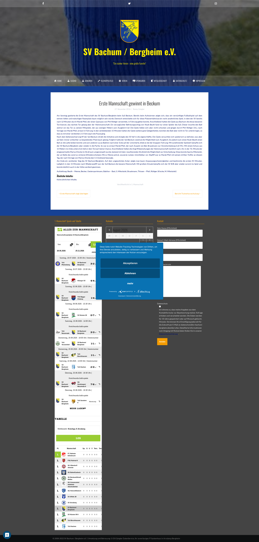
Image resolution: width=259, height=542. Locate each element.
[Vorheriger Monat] (109, 230)
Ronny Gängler (138, 109)
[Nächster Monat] (149, 230)
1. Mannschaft (137, 184)
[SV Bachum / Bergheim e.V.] (129, 31)
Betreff (160, 252)
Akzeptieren (130, 263)
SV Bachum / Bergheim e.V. (129, 51)
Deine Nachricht (164, 264)
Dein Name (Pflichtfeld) (167, 228)
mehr (130, 283)
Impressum (121, 296)
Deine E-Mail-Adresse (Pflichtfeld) (171, 240)
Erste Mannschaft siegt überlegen (74, 193)
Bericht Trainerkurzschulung (187, 193)
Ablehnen (130, 273)
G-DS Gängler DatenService (122, 538)
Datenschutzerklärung (168, 334)
